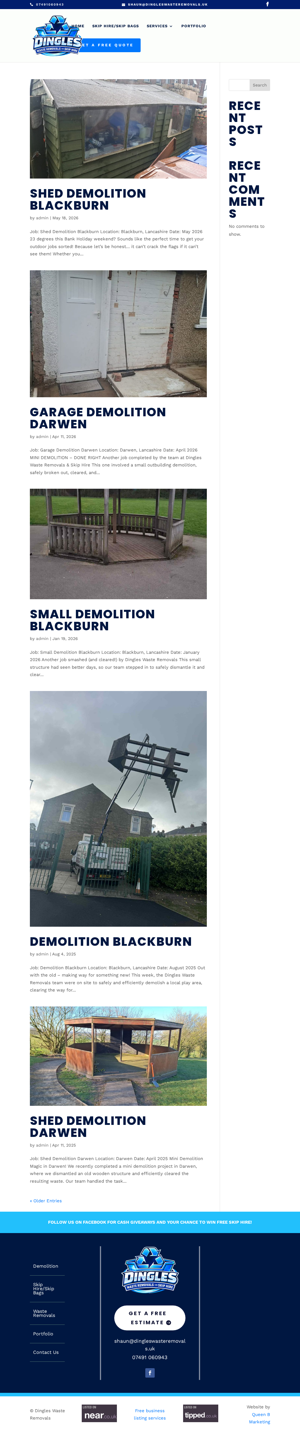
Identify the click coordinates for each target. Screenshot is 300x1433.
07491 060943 (150, 1357)
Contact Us (46, 1352)
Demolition (45, 1266)
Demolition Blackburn (111, 941)
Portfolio (193, 26)
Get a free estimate (148, 1318)
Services (157, 26)
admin (42, 217)
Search (260, 85)
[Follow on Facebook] (150, 1373)
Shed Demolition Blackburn (88, 199)
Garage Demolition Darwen (98, 418)
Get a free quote (106, 45)
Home (77, 26)
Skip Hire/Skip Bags (115, 26)
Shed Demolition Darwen (88, 1126)
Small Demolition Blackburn (92, 620)
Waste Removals (44, 1313)
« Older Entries (46, 1200)
